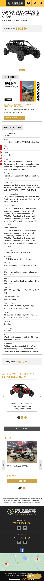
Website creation (14, 579)
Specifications (12, 127)
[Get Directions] (35, 3)
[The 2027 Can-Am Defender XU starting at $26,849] (22, 91)
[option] (22, 395)
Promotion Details (14, 118)
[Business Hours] (28, 3)
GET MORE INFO (22, 429)
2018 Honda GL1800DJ (17, 466)
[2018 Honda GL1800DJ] (22, 452)
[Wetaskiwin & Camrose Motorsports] (15, 3)
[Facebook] (22, 550)
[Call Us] (41, 3)
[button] (3, 395)
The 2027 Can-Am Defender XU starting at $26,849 (19, 105)
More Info (22, 481)
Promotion (10, 77)
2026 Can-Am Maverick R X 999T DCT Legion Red (22, 404)
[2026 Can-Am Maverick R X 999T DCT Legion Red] (22, 391)
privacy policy (22, 575)
